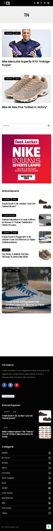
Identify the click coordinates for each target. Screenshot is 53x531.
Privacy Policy (8, 396)
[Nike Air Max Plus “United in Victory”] (26, 89)
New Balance (7, 498)
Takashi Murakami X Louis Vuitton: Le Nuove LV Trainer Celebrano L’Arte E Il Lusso (18, 222)
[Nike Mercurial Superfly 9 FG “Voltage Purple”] (26, 43)
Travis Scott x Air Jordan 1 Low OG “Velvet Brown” (18, 205)
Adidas (6, 250)
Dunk (6, 428)
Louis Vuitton (9, 215)
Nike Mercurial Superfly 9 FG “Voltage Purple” (26, 63)
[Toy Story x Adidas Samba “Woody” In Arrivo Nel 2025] (45, 254)
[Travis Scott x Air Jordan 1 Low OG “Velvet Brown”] (45, 204)
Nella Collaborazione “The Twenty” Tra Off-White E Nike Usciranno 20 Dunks (17, 434)
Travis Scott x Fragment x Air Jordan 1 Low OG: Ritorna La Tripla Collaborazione (18, 239)
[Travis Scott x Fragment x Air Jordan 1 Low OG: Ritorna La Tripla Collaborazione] (45, 237)
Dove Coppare (8, 478)
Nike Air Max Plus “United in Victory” (24, 107)
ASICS (4, 468)
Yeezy (4, 513)
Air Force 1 (6, 458)
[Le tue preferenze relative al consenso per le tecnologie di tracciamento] (48, 526)
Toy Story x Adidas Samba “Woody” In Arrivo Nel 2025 (15, 255)
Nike (17, 33)
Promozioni (6, 508)
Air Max (9, 33)
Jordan (6, 200)
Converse (6, 473)
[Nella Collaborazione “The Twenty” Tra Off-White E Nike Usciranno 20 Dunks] (45, 432)
